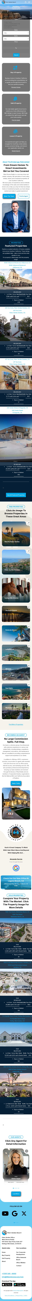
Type (16, 19)
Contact (18, 1265)
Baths (16, 36)
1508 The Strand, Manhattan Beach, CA (17, 912)
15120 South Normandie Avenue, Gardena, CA (17, 962)
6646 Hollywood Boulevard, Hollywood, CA (17, 262)
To (16, 48)
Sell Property (6, 1258)
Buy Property (6, 1255)
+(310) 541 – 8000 (9, 1274)
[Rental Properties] (16, 28)
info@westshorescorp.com (12, 1277)
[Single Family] (16, 22)
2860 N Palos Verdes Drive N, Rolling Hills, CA (17, 1067)
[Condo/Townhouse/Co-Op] (16, 23)
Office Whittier (21, 1262)
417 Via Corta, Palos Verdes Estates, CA (17, 359)
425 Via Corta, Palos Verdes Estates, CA (17, 308)
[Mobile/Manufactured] (16, 25)
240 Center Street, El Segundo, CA (17, 408)
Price (16, 42)
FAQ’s (25, 1295)
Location (16, 13)
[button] (29, 2)
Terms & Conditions (9, 1295)
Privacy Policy (19, 1295)
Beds (16, 30)
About (4, 1261)
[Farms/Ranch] (16, 27)
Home (4, 1252)
